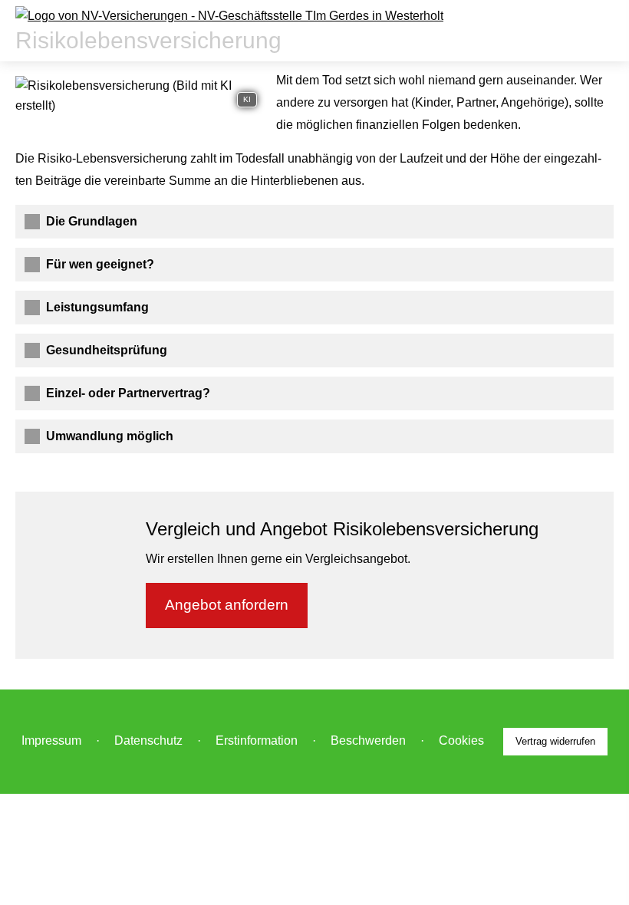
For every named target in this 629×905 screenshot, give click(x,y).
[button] (91, 221)
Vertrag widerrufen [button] (555, 741)
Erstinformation (257, 740)
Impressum (51, 740)
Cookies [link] (461, 740)
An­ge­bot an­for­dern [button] (226, 605)
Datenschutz (148, 740)
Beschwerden (368, 740)
